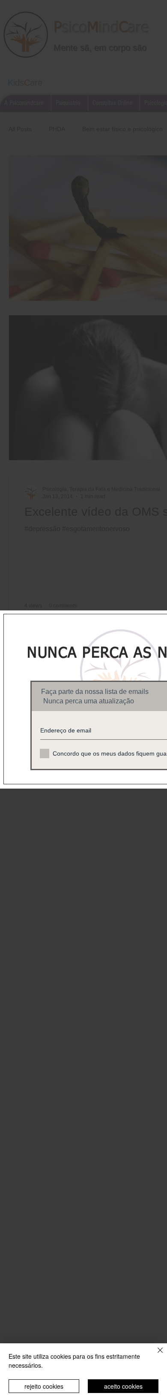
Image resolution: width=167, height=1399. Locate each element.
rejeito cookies (43, 1386)
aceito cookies (123, 1386)
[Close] (155, 1355)
